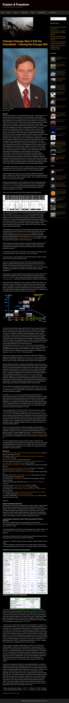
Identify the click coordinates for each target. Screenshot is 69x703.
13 (10, 400)
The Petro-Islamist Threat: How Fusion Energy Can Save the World (61, 151)
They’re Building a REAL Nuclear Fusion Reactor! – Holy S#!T (61, 213)
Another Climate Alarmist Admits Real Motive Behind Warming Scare (22, 453)
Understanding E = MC (22, 475)
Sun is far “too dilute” (38, 265)
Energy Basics (18, 478)
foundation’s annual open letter (38, 434)
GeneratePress (43, 700)
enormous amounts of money (20, 214)
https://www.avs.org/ (27, 470)
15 (3, 437)
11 (9, 388)
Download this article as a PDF (11, 693)
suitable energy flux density (30, 357)
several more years (13, 394)
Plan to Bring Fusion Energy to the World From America (61, 65)
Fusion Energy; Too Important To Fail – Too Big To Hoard (61, 58)
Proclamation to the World (61, 99)
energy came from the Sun (22, 233)
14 (10, 413)
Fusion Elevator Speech (60, 106)
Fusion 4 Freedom (16, 4)
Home (2, 12)
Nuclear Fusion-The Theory (21, 487)
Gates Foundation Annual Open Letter (27, 495)
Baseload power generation (29, 374)
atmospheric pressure (8, 279)
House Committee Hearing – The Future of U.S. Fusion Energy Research (61, 206)
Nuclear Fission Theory (20, 485)
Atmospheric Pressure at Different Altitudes (16, 468)
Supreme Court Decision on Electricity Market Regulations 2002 (57, 47)
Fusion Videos (52, 12)
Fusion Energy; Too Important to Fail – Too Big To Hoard (30, 488)
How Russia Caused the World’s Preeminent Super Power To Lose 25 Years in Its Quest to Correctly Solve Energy (61, 145)
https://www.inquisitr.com (26, 493)
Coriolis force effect (8, 277)
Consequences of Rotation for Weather (15, 464)
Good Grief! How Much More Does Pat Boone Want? (60, 158)
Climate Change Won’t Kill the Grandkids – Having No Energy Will (61, 79)
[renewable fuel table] (25, 603)
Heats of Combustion (10, 459)
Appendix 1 (44, 341)
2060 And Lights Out (60, 121)
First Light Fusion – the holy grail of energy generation (60, 199)
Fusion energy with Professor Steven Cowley (17, 471)
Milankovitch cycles (8, 185)
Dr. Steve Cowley (24, 345)
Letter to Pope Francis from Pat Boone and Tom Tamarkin (61, 115)
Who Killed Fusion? (59, 135)
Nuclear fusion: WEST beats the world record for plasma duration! (58, 38)
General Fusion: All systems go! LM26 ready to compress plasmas (58, 32)
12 (11, 388)
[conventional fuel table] (25, 573)
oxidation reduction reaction (26, 238)
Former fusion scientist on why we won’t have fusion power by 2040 (61, 178)
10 (7, 388)
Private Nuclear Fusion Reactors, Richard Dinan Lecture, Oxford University (61, 185)
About (8, 12)
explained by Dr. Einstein (15, 352)
